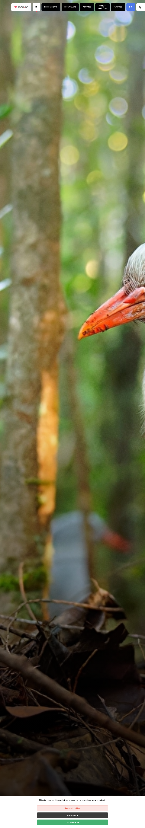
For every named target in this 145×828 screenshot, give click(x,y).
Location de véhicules (102, 7)
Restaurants (70, 7)
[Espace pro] (140, 7)
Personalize (72, 815)
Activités (87, 7)
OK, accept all (72, 822)
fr (36, 7)
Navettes (118, 7)
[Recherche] (130, 7)
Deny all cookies (72, 808)
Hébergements (50, 7)
